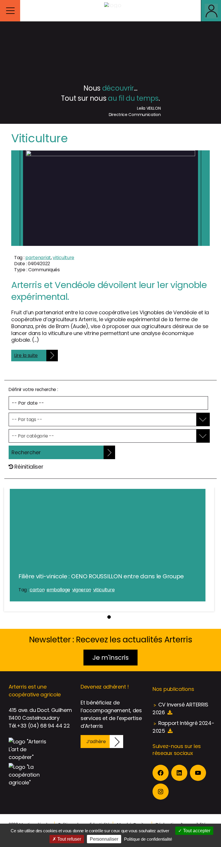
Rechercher (26, 452)
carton (37, 589)
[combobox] (105, 419)
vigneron (82, 589)
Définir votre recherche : (33, 389)
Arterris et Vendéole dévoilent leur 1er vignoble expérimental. (109, 290)
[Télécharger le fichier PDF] (169, 712)
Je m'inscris (110, 657)
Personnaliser (104, 839)
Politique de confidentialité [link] (148, 839)
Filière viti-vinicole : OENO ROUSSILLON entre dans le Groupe (101, 576)
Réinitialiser (28, 467)
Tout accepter (196, 830)
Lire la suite (26, 355)
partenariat (38, 257)
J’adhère (96, 741)
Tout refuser (68, 839)
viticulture (63, 257)
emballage (58, 589)
